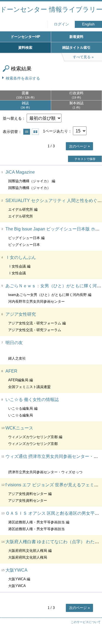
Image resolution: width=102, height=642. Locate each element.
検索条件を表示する (23, 78)
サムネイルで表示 (35, 132)
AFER (11, 371)
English (88, 24)
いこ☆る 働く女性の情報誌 (32, 399)
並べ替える (12, 118)
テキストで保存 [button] (85, 159)
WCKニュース (19, 428)
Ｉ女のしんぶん (20, 257)
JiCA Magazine (20, 172)
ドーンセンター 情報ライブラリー (51, 9)
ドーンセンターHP (25, 37)
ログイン (61, 24)
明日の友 (14, 342)
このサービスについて (86, 622)
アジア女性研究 (20, 314)
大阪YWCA (16, 570)
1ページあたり (55, 131)
